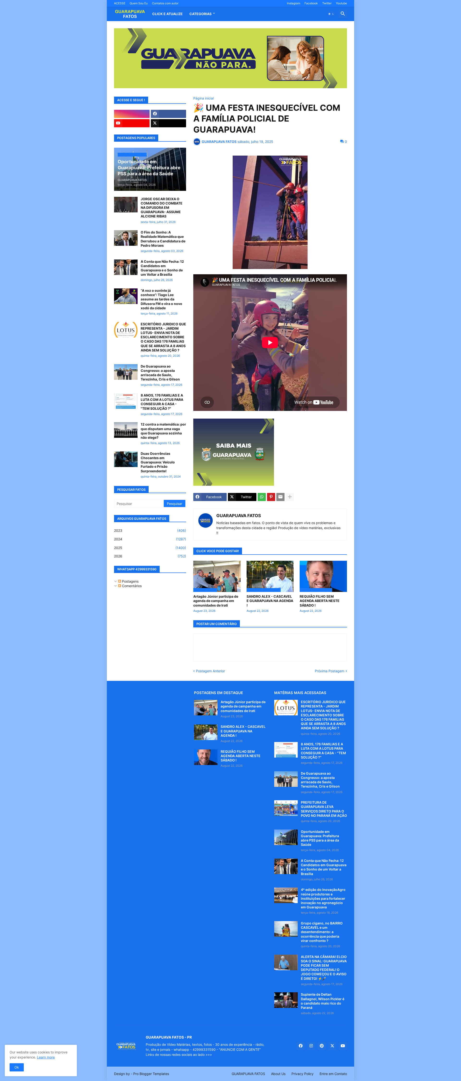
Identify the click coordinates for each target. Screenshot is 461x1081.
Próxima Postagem (329, 671)
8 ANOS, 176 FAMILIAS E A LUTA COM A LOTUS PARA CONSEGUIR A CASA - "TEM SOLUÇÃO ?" (162, 401)
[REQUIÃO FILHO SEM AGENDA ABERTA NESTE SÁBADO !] (206, 757)
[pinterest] (322, 1046)
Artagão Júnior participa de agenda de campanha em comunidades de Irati (215, 600)
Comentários (131, 586)
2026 (150, 556)
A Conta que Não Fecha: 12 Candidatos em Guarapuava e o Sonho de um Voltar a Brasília (162, 268)
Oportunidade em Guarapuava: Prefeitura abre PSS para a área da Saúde (320, 838)
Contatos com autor (165, 3)
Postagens (130, 581)
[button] (331, 14)
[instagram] (132, 114)
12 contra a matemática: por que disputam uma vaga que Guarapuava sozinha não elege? (163, 430)
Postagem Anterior (210, 671)
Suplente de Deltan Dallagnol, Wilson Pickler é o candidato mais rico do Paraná (322, 1001)
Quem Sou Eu (139, 3)
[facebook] (168, 114)
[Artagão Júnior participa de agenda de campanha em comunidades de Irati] (206, 707)
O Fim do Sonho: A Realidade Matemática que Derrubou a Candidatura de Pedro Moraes (163, 238)
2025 (150, 548)
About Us (278, 1074)
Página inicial (203, 98)
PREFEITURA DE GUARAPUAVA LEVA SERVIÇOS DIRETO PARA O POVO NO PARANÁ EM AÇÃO (324, 809)
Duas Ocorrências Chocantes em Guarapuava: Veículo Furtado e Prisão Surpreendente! (158, 462)
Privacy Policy (302, 1074)
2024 (150, 539)
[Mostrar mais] (290, 497)
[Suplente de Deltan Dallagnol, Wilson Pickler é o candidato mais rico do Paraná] (286, 1000)
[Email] (280, 497)
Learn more (46, 1057)
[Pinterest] (271, 497)
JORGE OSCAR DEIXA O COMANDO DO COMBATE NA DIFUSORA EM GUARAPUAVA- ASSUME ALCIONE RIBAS (161, 207)
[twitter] (168, 123)
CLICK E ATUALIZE (167, 14)
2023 (150, 530)
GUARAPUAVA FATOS (238, 515)
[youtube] (132, 123)
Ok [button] (16, 1067)
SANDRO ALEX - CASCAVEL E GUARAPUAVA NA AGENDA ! (270, 600)
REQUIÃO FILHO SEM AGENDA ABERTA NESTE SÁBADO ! (320, 600)
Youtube (341, 3)
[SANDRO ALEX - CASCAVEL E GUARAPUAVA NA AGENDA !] (206, 732)
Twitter (327, 3)
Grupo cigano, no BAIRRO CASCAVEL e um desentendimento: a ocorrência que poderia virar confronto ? (322, 932)
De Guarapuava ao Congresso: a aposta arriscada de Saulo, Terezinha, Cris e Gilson (160, 372)
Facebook (311, 3)
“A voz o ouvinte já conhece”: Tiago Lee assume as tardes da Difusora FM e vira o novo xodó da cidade (161, 299)
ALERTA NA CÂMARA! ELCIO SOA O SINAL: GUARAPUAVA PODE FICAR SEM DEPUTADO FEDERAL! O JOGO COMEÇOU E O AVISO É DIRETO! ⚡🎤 (324, 968)
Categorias (200, 14)
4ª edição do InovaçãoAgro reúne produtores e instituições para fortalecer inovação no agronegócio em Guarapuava (323, 898)
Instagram (293, 3)
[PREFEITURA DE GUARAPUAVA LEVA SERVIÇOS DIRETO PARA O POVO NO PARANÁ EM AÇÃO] (286, 808)
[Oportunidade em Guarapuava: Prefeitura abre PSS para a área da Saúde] (286, 837)
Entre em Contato (333, 1074)
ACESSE (119, 3)
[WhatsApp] (262, 497)
